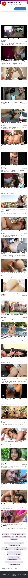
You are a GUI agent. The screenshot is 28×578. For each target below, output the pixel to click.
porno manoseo (9, 543)
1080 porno (14, 539)
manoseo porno (19, 543)
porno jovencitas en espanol (18, 534)
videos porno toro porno (14, 551)
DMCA (8, 574)
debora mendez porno (8, 536)
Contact (19, 574)
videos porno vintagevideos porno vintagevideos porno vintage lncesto (14, 548)
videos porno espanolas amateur (14, 562)
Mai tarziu (7, 9)
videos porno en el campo (14, 559)
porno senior (5, 534)
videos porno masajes (14, 564)
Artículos (4, 574)
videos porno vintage (14, 556)
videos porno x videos (14, 545)
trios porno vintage (21, 536)
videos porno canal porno (14, 554)
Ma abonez (20, 9)
